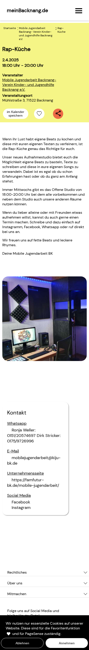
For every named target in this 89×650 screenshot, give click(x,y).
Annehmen (67, 643)
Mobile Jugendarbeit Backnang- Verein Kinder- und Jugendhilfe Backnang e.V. (29, 85)
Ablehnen (22, 643)
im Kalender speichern (15, 113)
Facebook (21, 502)
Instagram (21, 507)
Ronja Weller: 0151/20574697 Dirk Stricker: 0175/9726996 (34, 435)
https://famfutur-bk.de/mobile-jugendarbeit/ (33, 482)
